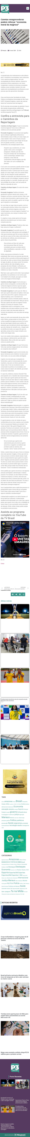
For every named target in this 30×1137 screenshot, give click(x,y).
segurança (18, 823)
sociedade (25, 823)
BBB (19, 862)
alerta (3, 801)
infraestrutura (22, 812)
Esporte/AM (13, 873)
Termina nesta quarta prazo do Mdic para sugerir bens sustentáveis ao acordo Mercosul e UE (14, 1015)
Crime (19, 804)
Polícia (16, 883)
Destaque (11, 867)
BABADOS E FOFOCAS (10, 862)
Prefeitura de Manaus (14, 886)
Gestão (7, 812)
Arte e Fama (23, 859)
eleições (11, 809)
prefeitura (20, 820)
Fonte (2, 563)
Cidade (3, 804)
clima (7, 804)
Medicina (12, 817)
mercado (16, 817)
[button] (27, 8)
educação (5, 809)
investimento (11, 814)
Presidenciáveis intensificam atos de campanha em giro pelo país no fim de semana (21, 1108)
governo (14, 812)
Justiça (5, 880)
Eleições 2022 (25, 869)
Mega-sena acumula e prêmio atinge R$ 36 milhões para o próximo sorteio (15, 1053)
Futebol (4, 812)
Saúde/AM (4, 888)
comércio (11, 804)
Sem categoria (6, 891)
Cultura (23, 804)
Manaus (6, 817)
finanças (26, 809)
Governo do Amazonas (12, 878)
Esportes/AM (6, 875)
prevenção (5, 823)
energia (16, 809)
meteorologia (21, 817)
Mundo (25, 880)
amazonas (8, 801)
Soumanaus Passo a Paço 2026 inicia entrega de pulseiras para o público (22, 1101)
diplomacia (10, 806)
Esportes (21, 873)
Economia (18, 806)
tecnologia (13, 825)
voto (3, 827)
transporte (26, 825)
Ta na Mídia (17, 891)
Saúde (10, 823)
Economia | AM (14, 869)
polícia (8, 820)
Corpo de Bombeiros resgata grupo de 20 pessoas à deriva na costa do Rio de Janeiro (14, 938)
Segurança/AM (15, 888)
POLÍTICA (10, 883)
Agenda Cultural (5, 859)
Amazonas (14, 859)
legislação (21, 814)
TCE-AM (25, 891)
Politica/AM (4, 883)
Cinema (12, 864)
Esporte (20, 809)
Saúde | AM (9, 888)
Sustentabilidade (5, 825)
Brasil (19, 801)
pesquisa (4, 820)
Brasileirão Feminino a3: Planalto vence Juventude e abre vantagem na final (7, 1099)
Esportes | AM (17, 875)
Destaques (20, 866)
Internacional (23, 878)
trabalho (19, 825)
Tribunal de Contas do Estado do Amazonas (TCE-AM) (13, 894)
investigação (5, 814)
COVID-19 (16, 804)
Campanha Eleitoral (6, 864)
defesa (27, 804)
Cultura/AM (24, 864)
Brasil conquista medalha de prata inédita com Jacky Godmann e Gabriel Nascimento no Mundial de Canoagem (7, 1126)
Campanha (24, 801)
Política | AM (22, 883)
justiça (16, 814)
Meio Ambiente (19, 880)
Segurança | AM (23, 888)
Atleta (14, 801)
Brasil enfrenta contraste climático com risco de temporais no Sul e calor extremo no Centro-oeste (14, 977)
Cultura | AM (5, 867)
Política (13, 820)
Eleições (19, 869)
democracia (5, 806)
